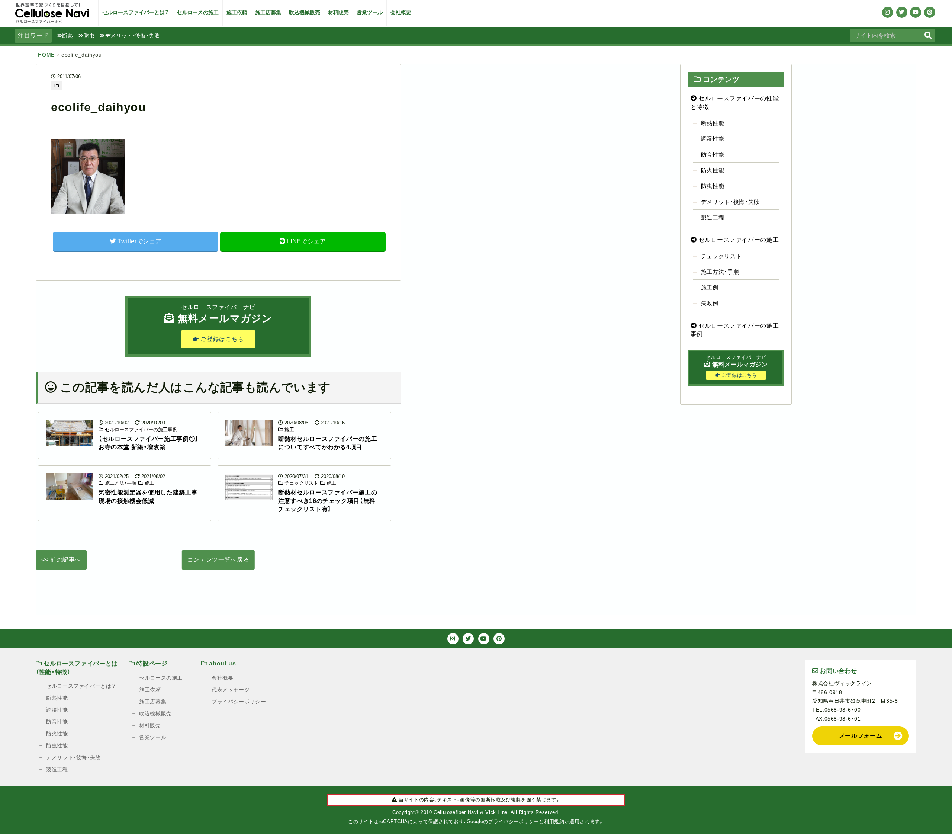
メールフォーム (860, 735)
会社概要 (400, 12)
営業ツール (370, 12)
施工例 (709, 287)
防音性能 (712, 154)
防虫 (89, 36)
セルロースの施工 (198, 12)
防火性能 (712, 170)
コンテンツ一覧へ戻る (218, 559)
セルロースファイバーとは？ (135, 12)
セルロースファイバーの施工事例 (140, 429)
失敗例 (709, 303)
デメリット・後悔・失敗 (132, 36)
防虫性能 (712, 186)
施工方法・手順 (119, 483)
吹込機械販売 (304, 12)
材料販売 (338, 12)
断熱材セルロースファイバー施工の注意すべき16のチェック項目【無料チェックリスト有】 (327, 500)
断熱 (67, 36)
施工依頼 (236, 12)
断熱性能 (712, 123)
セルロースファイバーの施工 (738, 240)
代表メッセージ (231, 690)
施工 (288, 429)
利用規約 (554, 821)
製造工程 (712, 217)
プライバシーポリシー (239, 702)
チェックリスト (300, 483)
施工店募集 (268, 12)
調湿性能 (712, 138)
